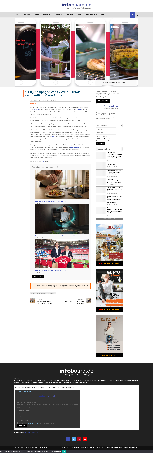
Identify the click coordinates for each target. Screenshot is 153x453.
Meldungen (33, 103)
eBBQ (54, 136)
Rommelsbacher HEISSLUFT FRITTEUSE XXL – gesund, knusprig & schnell (114, 210)
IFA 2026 (102, 15)
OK (64, 451)
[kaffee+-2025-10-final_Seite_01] (109, 352)
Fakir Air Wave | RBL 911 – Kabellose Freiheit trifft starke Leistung (114, 172)
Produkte (46, 15)
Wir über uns (84, 447)
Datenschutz (101, 447)
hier (43, 161)
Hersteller (58, 15)
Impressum (65, 447)
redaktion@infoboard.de (31, 432)
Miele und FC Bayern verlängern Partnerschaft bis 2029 (51, 270)
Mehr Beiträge (38, 276)
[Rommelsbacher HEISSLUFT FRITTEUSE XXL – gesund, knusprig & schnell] (101, 210)
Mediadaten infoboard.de (114, 447)
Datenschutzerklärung (110, 139)
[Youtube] (85, 439)
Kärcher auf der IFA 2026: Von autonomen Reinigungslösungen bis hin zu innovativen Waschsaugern (114, 199)
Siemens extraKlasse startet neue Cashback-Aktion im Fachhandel (55, 236)
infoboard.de (36, 100)
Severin (36, 109)
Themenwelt (26, 15)
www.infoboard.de (25, 447)
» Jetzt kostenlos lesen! (110, 264)
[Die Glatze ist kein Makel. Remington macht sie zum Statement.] (101, 190)
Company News (52, 293)
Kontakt (92, 447)
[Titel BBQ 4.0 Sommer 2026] (109, 260)
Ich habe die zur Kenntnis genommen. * (37, 423)
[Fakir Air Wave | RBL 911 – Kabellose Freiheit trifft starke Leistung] (101, 173)
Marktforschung (41, 293)
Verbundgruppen (91, 15)
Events (80, 15)
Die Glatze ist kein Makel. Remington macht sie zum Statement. (114, 189)
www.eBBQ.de (74, 147)
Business (70, 15)
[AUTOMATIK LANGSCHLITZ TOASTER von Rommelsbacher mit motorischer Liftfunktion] (101, 155)
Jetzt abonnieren (103, 101)
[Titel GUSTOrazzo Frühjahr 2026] (109, 306)
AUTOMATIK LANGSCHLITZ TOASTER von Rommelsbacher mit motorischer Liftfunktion (115, 155)
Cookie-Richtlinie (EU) (130, 447)
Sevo (79, 109)
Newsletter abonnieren (24, 391)
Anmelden (100, 143)
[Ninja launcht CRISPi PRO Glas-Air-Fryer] (101, 165)
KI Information (74, 447)
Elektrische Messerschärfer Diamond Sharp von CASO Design (114, 180)
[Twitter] (74, 439)
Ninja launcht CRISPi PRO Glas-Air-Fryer (114, 163)
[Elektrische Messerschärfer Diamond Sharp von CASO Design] (101, 181)
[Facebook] (68, 439)
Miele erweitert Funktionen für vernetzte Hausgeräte (50, 201)
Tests (37, 15)
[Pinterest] (79, 439)
